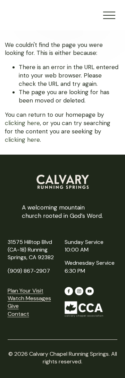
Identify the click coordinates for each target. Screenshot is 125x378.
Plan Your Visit (25, 290)
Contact (18, 314)
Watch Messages (29, 298)
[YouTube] (89, 291)
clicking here (22, 123)
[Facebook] (69, 291)
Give (13, 306)
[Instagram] (79, 291)
